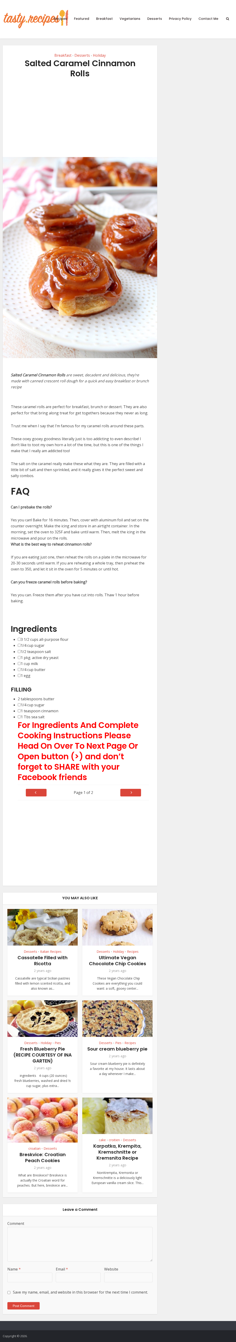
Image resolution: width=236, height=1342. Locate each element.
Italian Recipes (51, 951)
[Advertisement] (80, 118)
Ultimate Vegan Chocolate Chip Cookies (117, 960)
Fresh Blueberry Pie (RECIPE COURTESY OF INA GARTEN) (42, 1055)
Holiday (99, 55)
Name (14, 1269)
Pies (58, 1043)
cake (102, 1140)
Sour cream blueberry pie (117, 1049)
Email (62, 1269)
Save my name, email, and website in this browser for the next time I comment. (80, 1292)
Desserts (154, 18)
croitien (114, 1140)
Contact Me (208, 18)
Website (111, 1269)
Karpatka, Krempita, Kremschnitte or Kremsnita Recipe (117, 1152)
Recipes (60, 18)
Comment (15, 1223)
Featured (81, 18)
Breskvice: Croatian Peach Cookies (43, 1157)
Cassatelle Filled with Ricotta (43, 960)
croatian (34, 1148)
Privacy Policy (180, 18)
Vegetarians (130, 18)
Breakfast (104, 18)
